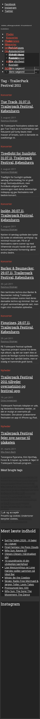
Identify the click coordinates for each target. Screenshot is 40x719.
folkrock (8, 490)
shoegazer (25, 503)
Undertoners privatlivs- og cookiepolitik (16, 520)
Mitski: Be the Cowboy (17, 577)
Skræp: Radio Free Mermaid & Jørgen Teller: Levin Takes (21, 582)
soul (22, 507)
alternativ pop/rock (22, 477)
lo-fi (8, 497)
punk (34, 500)
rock (6, 503)
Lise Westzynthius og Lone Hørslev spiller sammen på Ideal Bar (20, 571)
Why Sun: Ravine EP (16, 550)
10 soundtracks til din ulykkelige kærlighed (17, 562)
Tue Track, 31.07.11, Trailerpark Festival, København (17, 106)
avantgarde (25, 480)
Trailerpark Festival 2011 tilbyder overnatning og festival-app (17, 384)
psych (20, 500)
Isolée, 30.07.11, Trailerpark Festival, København (17, 215)
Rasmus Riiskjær (9, 120)
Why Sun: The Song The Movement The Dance (18, 592)
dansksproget (4, 483)
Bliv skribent (16, 61)
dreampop (12, 483)
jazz (34, 493)
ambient (4, 480)
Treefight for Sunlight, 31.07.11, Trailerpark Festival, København (18, 158)
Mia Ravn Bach (8, 451)
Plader (8, 41)
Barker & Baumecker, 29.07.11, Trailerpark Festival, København (17, 273)
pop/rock (26, 497)
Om (7, 51)
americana (12, 480)
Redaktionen (16, 54)
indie (31, 490)
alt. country (4, 477)
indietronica (29, 493)
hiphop (25, 489)
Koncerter (10, 44)
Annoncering (16, 51)
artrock (19, 480)
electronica (7, 486)
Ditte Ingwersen (9, 400)
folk (36, 486)
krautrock (3, 497)
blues (30, 480)
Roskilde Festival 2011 (15, 503)
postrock (14, 499)
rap (2, 503)
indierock (19, 493)
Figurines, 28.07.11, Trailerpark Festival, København (17, 327)
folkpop (3, 490)
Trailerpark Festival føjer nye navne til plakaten (17, 438)
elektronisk (28, 486)
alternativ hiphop (11, 477)
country (35, 480)
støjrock (27, 506)
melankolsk (14, 497)
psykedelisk (27, 500)
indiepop (6, 493)
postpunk (5, 499)
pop (20, 496)
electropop (18, 486)
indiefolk (36, 490)
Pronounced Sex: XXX (17, 587)
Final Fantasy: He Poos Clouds (21, 547)
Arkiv (8, 68)
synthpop (5, 509)
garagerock (16, 490)
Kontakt (13, 64)
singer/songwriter (10, 506)
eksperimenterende (25, 483)
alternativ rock (32, 477)
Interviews (12, 41)
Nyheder (5, 370)
